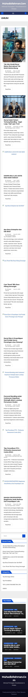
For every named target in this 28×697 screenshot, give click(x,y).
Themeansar (14, 694)
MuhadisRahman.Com (14, 3)
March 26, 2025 (17, 504)
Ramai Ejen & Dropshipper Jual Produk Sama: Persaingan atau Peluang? (13, 340)
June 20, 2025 (16, 234)
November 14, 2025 (18, 126)
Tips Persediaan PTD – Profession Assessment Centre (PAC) (12, 450)
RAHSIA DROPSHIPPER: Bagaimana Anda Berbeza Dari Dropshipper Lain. (13, 499)
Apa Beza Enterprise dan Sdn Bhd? (12, 562)
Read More (8, 89)
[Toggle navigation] (13, 13)
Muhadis (9, 70)
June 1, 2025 (16, 344)
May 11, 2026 (16, 70)
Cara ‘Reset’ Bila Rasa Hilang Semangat (14, 566)
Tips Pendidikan (7, 236)
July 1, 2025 (16, 180)
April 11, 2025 (16, 454)
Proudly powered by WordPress (10, 692)
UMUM (18, 72)
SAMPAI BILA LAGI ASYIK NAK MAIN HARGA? (12, 647)
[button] (23, 13)
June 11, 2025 (16, 289)
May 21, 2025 (16, 404)
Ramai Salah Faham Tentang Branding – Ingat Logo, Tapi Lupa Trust (13, 122)
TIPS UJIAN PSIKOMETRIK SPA (13, 456)
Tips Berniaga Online (10, 72)
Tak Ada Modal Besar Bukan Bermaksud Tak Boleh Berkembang (12, 66)
